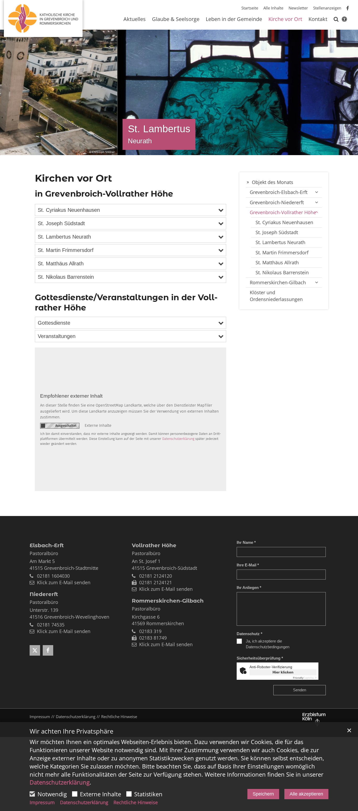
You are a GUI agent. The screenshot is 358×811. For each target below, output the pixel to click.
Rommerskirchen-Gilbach (278, 282)
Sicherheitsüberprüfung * (260, 658)
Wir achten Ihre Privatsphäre (71, 731)
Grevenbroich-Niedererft (277, 202)
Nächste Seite (347, 92)
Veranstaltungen (56, 336)
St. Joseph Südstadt (61, 223)
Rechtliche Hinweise (135, 802)
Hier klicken (283, 672)
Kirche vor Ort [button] (285, 20)
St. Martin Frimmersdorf (66, 250)
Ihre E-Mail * (248, 565)
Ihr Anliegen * (249, 587)
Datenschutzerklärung (60, 782)
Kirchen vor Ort (73, 178)
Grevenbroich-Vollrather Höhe (283, 212)
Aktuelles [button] (134, 20)
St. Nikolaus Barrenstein (66, 277)
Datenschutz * (249, 633)
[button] (336, 20)
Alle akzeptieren (306, 794)
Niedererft (44, 594)
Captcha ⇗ (305, 677)
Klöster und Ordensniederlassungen (276, 295)
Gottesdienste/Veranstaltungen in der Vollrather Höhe (126, 302)
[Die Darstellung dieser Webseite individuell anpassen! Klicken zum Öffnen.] (344, 20)
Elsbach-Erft (47, 545)
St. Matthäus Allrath (61, 263)
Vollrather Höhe (154, 545)
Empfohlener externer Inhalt (71, 396)
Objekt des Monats (272, 182)
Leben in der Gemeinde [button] (234, 20)
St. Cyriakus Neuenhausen (69, 210)
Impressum (42, 802)
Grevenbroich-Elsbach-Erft (278, 192)
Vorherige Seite (8, 92)
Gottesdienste (54, 323)
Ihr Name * (246, 542)
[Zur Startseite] (43, 16)
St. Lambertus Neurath (64, 237)
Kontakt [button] (317, 20)
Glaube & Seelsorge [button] (175, 20)
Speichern (263, 794)
